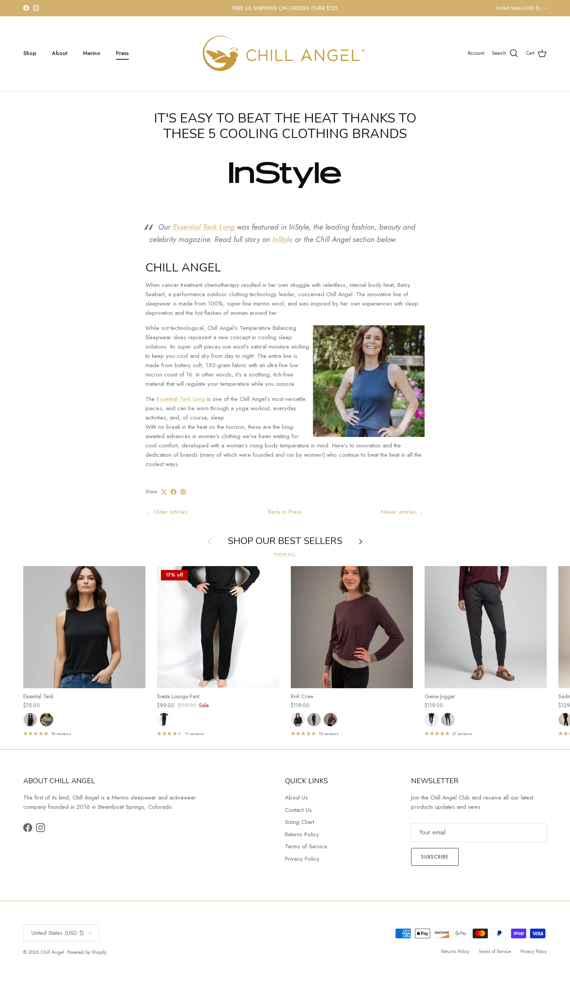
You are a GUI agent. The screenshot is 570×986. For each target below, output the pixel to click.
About (59, 53)
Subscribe (435, 856)
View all (285, 554)
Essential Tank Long (204, 226)
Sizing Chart (299, 822)
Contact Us (298, 810)
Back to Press (285, 512)
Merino (91, 53)
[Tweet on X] (164, 492)
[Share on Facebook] (173, 492)
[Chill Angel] (285, 53)
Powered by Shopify (86, 952)
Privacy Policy (302, 859)
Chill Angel (52, 952)
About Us (296, 797)
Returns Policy (302, 834)
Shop (29, 53)
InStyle (282, 239)
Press (122, 53)
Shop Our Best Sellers (285, 541)
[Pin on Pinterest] (183, 492)
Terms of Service (306, 846)
